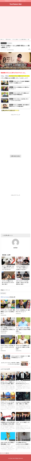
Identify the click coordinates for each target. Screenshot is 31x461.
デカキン (10, 43)
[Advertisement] (15, 22)
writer (15, 247)
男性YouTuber (3, 43)
